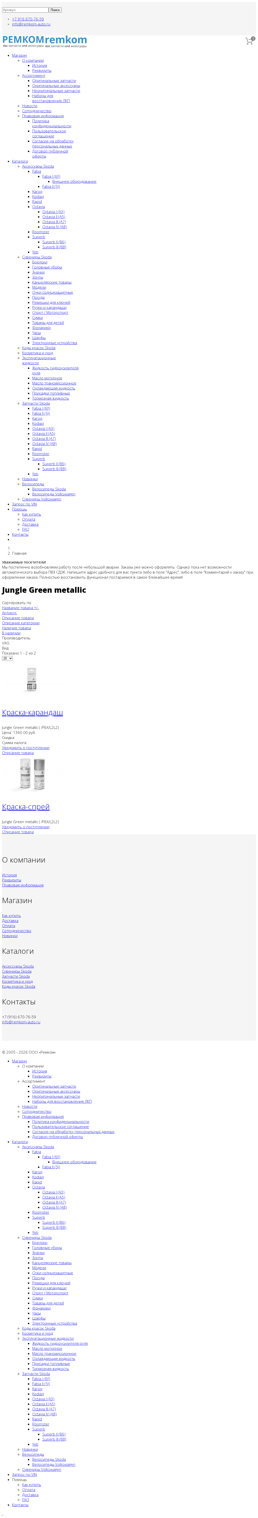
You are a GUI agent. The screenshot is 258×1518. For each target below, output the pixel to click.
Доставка (30, 524)
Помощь (19, 509)
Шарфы (39, 337)
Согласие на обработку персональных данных (53, 143)
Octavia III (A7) (54, 221)
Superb (38, 236)
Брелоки (39, 261)
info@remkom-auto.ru (31, 23)
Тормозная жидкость (50, 398)
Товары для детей (48, 322)
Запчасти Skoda (36, 403)
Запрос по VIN (24, 504)
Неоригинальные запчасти (56, 90)
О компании (33, 60)
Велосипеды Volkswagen (53, 493)
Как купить (31, 514)
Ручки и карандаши (49, 307)
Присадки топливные (51, 393)
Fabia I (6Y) (51, 176)
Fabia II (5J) (51, 186)
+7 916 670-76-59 (28, 18)
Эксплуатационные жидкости (48, 1338)
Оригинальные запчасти (54, 80)
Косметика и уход (37, 352)
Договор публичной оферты (57, 1136)
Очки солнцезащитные (52, 292)
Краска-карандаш (32, 712)
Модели (39, 287)
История (39, 65)
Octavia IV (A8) (54, 226)
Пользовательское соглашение (49, 133)
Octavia (38, 206)
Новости (29, 105)
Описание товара (18, 617)
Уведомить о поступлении (25, 747)
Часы (36, 332)
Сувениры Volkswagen (41, 498)
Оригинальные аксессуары (56, 85)
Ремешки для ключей (51, 302)
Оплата (28, 519)
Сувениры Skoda (37, 256)
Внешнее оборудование (74, 181)
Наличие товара (16, 627)
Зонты (37, 277)
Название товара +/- (20, 607)
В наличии (11, 632)
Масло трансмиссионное (54, 382)
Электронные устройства (54, 342)
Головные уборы (47, 267)
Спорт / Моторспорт (50, 312)
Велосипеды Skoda (49, 488)
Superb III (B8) (54, 246)
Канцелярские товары (52, 282)
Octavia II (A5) (53, 216)
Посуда (38, 297)
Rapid (37, 201)
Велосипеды (33, 483)
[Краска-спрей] (32, 791)
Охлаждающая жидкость (53, 388)
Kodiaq (38, 196)
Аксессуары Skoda (38, 166)
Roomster (40, 231)
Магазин (19, 55)
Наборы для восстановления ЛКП (51, 98)
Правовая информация (43, 115)
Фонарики (41, 327)
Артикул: (9, 612)
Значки (38, 272)
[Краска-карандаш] (32, 696)
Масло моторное (47, 377)
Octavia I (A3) (53, 211)
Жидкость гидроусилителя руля (60, 1343)
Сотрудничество (36, 110)
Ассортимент (33, 75)
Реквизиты (41, 70)
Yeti (35, 251)
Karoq (37, 191)
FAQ (25, 529)
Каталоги (20, 161)
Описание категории (21, 622)
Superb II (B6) (54, 241)
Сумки (37, 317)
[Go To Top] (2, 1513)
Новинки (30, 478)
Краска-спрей (26, 806)
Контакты (20, 534)
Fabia (36, 171)
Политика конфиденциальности (51, 123)
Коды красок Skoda (38, 347)
